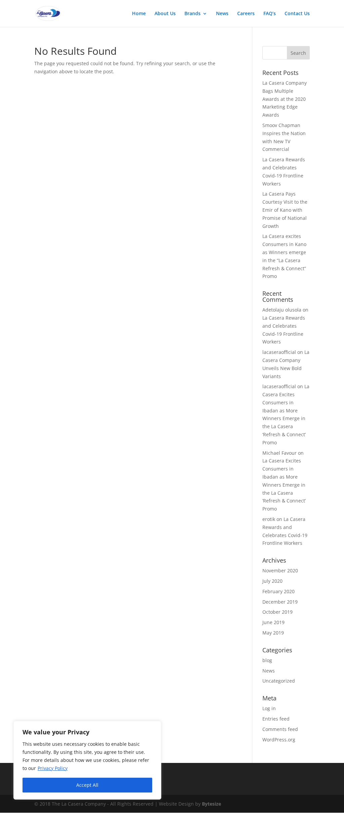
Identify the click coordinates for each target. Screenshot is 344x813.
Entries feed (276, 719)
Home (139, 13)
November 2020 (280, 570)
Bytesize (211, 804)
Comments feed (280, 729)
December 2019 (280, 602)
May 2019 (273, 632)
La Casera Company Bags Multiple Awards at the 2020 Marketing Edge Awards (284, 99)
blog (267, 660)
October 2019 (277, 612)
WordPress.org (278, 739)
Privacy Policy (53, 768)
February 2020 (278, 591)
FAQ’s (269, 13)
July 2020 (272, 581)
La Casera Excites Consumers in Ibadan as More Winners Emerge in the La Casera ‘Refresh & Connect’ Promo (284, 484)
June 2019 (273, 622)
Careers (246, 13)
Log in (269, 708)
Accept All (87, 785)
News (222, 13)
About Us (165, 13)
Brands (192, 13)
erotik (268, 519)
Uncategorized (278, 681)
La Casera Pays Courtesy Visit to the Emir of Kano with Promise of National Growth (284, 210)
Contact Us (297, 13)
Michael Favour (279, 453)
